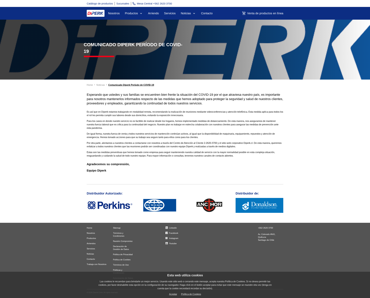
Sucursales (122, 3)
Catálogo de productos (100, 3)
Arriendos (91, 243)
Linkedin (173, 228)
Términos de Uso (121, 265)
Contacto (207, 13)
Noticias (186, 13)
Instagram (173, 238)
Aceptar (173, 294)
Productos (131, 13)
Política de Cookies (122, 259)
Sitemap (117, 228)
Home (89, 228)
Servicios (170, 13)
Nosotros (114, 13)
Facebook (173, 233)
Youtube (173, 243)
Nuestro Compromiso (123, 241)
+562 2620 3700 (265, 228)
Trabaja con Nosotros (96, 264)
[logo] (95, 13)
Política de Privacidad (123, 254)
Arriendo (153, 13)
